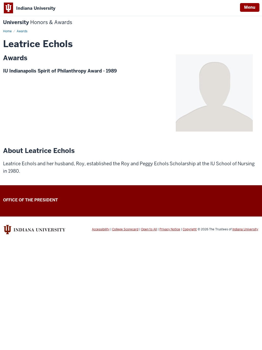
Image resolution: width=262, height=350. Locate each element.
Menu (249, 7)
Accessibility (101, 229)
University (37, 22)
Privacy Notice (169, 229)
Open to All (149, 229)
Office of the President (30, 200)
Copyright (190, 229)
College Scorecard (125, 229)
